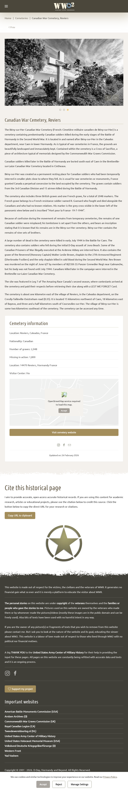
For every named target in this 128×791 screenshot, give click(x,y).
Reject (59, 784)
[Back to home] (64, 6)
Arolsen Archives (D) (16, 716)
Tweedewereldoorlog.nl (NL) (20, 731)
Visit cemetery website (64, 432)
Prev (12, 27)
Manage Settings (79, 784)
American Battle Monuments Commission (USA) (31, 711)
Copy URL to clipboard (20, 515)
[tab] (60, 110)
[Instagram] (7, 672)
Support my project (22, 688)
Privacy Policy (110, 776)
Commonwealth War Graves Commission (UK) (30, 721)
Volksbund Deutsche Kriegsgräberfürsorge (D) (30, 745)
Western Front (13, 750)
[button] (6, 6)
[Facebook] (15, 672)
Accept (64, 410)
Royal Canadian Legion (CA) (20, 726)
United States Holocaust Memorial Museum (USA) (32, 740)
